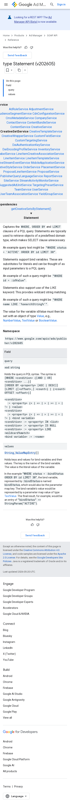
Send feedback (17, 55)
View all (7, 717)
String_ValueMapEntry (19, 453)
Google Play (10, 711)
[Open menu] (6, 4)
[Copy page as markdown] (19, 70)
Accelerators (10, 607)
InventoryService (49, 149)
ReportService (53, 176)
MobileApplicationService (47, 162)
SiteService (11, 180)
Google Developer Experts (18, 601)
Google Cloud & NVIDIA (16, 613)
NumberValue (12, 320)
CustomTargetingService (31, 140)
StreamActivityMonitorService (39, 180)
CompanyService (46, 118)
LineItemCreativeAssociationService (40, 154)
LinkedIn (8, 647)
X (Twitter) (9, 653)
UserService (40, 189)
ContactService (16, 122)
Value (40, 316)
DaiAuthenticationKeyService (31, 145)
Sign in (61, 4)
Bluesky (7, 635)
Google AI (8, 765)
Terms (7, 786)
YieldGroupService (51, 194)
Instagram (9, 641)
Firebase (8, 687)
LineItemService (14, 158)
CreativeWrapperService (17, 136)
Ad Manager (40, 4)
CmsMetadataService (20, 118)
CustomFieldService (47, 136)
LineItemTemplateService (42, 158)
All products (10, 771)
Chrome (8, 681)
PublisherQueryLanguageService (21, 176)
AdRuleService (18, 109)
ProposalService (48, 171)
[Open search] (52, 4)
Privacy (18, 786)
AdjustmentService (41, 109)
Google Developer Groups (18, 595)
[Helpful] (26, 47)
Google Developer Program (19, 590)
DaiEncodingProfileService (19, 149)
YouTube (8, 659)
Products (19, 35)
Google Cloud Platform (16, 759)
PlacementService (53, 167)
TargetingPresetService (47, 185)
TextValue (28, 320)
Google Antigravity (14, 699)
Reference (13, 40)
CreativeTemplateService (45, 131)
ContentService (20, 127)
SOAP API (52, 35)
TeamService (22, 189)
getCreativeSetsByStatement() (31, 209)
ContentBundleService (41, 122)
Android (7, 675)
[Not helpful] (31, 47)
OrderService (31, 167)
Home (6, 35)
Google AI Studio (12, 693)
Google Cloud (10, 705)
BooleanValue (48, 320)
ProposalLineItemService (20, 171)
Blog (5, 630)
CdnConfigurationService (48, 113)
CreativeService (41, 127)
